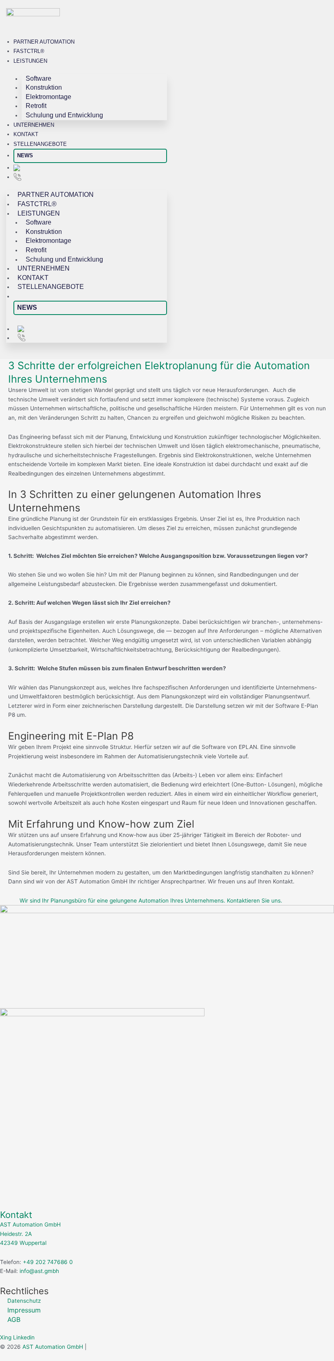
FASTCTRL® (28, 51)
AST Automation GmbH (30, 1224)
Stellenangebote (40, 144)
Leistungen (30, 61)
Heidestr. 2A (16, 1234)
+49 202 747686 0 (48, 1262)
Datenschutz (24, 1300)
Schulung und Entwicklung (64, 115)
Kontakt (25, 134)
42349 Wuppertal (23, 1243)
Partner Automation (44, 42)
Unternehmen (33, 125)
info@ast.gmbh (38, 1271)
